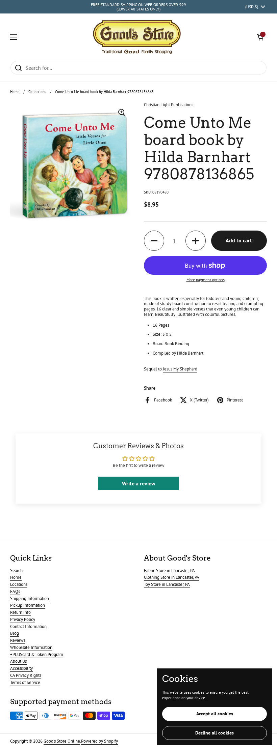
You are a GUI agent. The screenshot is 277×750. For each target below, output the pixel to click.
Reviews (17, 640)
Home (15, 91)
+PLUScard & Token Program (36, 654)
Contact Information (28, 626)
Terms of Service (25, 682)
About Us (18, 661)
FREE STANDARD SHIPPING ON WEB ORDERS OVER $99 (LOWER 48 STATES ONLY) (138, 6)
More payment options (205, 279)
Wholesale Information (31, 647)
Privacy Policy (22, 619)
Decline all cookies (214, 733)
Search (16, 570)
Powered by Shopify (99, 741)
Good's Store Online (62, 741)
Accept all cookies (214, 714)
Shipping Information (29, 598)
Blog (14, 633)
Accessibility (21, 668)
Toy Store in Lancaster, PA (167, 584)
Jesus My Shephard (180, 369)
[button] (260, 37)
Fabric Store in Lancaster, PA (169, 570)
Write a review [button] (138, 483)
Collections (37, 91)
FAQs (15, 591)
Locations (18, 584)
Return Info (20, 612)
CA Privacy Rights (25, 675)
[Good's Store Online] (137, 37)
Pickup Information (27, 605)
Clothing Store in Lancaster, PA (171, 577)
